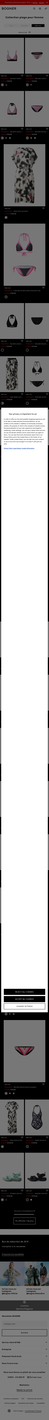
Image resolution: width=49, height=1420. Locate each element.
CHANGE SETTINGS (24, 1006)
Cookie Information (28, 448)
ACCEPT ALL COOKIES (24, 999)
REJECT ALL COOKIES (24, 992)
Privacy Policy (8, 448)
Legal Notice (17, 448)
